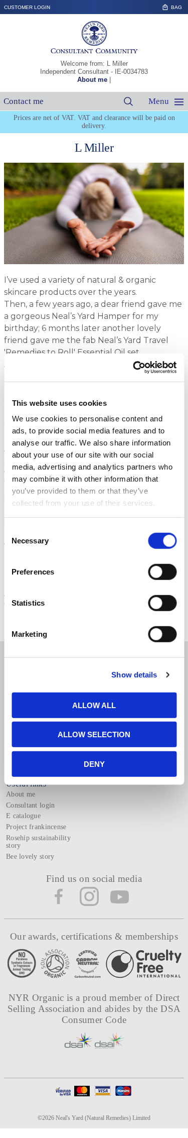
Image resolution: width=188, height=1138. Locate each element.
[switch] (162, 571)
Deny (94, 763)
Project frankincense (36, 827)
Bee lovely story (30, 856)
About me (92, 79)
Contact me (24, 101)
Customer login (27, 7)
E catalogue (23, 816)
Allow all (94, 705)
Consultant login (30, 805)
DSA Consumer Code (121, 1014)
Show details (134, 674)
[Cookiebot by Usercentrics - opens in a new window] (133, 367)
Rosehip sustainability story (38, 841)
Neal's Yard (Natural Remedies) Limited (103, 1117)
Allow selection (94, 734)
